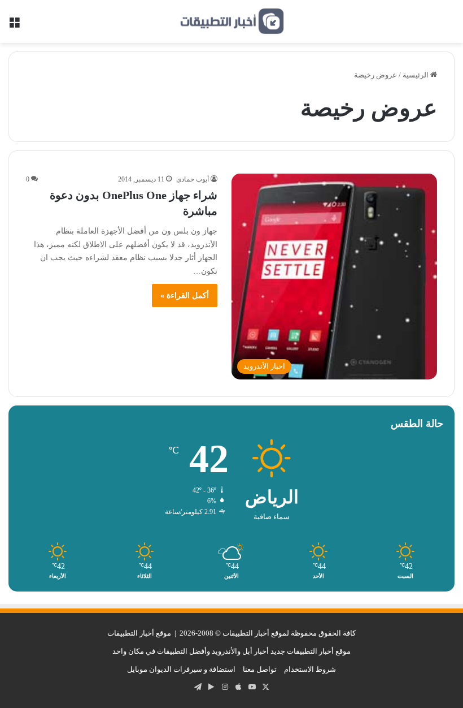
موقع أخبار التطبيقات (139, 633)
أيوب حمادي (192, 179)
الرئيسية (416, 75)
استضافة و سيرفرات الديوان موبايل (181, 669)
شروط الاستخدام (310, 669)
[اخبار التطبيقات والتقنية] (231, 21)
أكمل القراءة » (184, 295)
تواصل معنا (260, 669)
